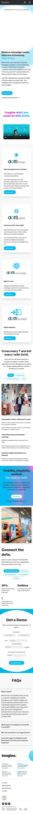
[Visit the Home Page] (5, 2)
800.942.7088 (5, 768)
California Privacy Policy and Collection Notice (11, 809)
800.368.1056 (5, 775)
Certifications (6, 788)
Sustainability (6, 785)
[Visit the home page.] (9, 756)
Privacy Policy (3, 809)
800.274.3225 (20, 768)
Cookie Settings (25, 809)
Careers (4, 783)
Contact (4, 791)
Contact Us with (10, 97)
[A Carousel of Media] (16, 131)
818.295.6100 (20, 775)
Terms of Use (20, 809)
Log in (17, 9)
